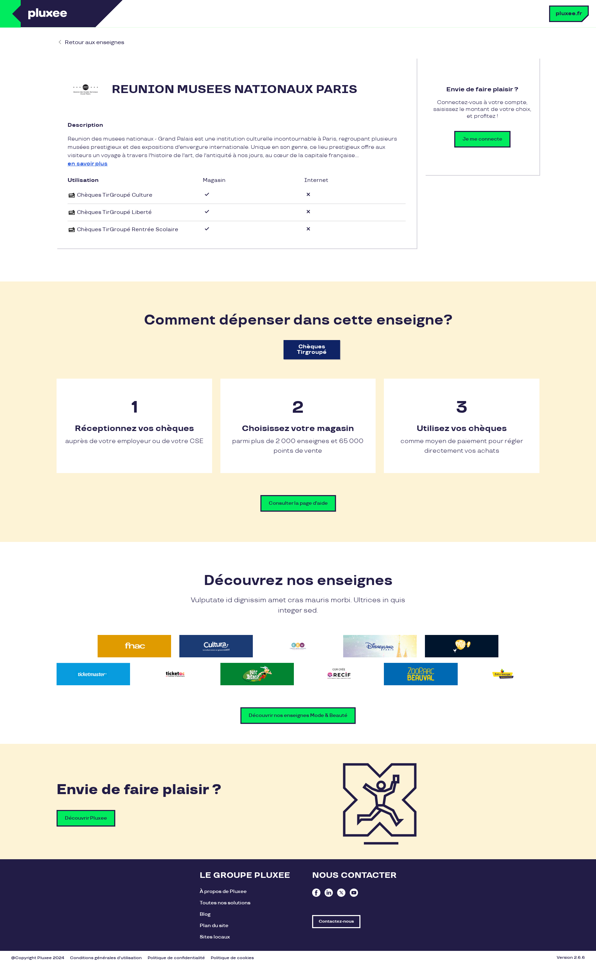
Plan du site (214, 925)
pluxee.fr (569, 13)
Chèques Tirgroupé (312, 349)
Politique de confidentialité (176, 958)
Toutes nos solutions (225, 903)
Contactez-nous (336, 921)
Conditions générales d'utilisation (106, 958)
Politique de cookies (232, 958)
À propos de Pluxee (223, 891)
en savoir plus (88, 164)
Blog (205, 914)
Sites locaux (215, 937)
